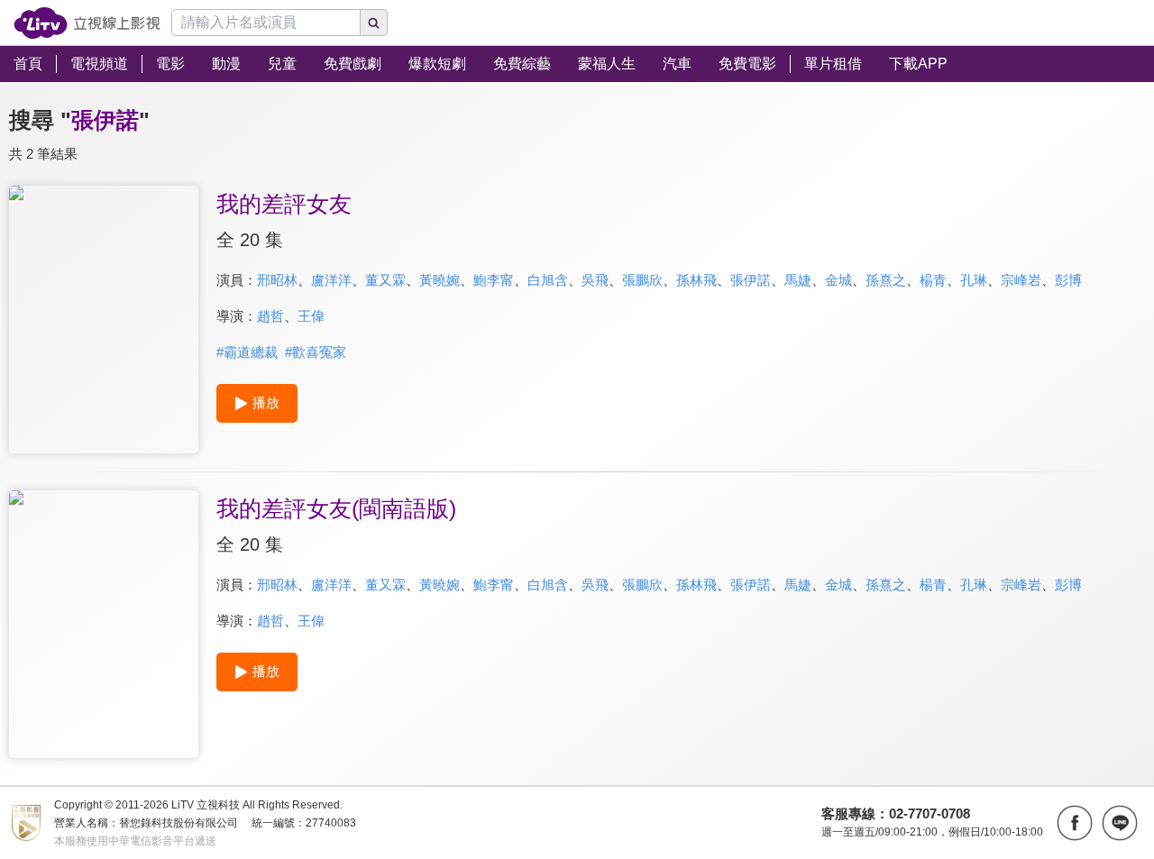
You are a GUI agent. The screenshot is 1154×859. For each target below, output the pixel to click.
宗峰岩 (1021, 280)
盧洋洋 (331, 280)
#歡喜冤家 (315, 352)
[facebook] (1075, 823)
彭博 (1068, 280)
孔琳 (973, 280)
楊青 (933, 280)
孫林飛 (696, 280)
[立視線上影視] (87, 23)
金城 (838, 280)
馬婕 (797, 280)
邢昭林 (277, 280)
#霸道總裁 (247, 352)
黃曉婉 (439, 280)
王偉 (311, 316)
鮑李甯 (493, 280)
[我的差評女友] (103, 319)
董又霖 (385, 280)
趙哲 (270, 316)
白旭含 (547, 280)
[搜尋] (374, 22)
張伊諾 (750, 280)
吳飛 (595, 280)
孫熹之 (886, 280)
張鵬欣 (642, 280)
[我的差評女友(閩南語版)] (103, 624)
